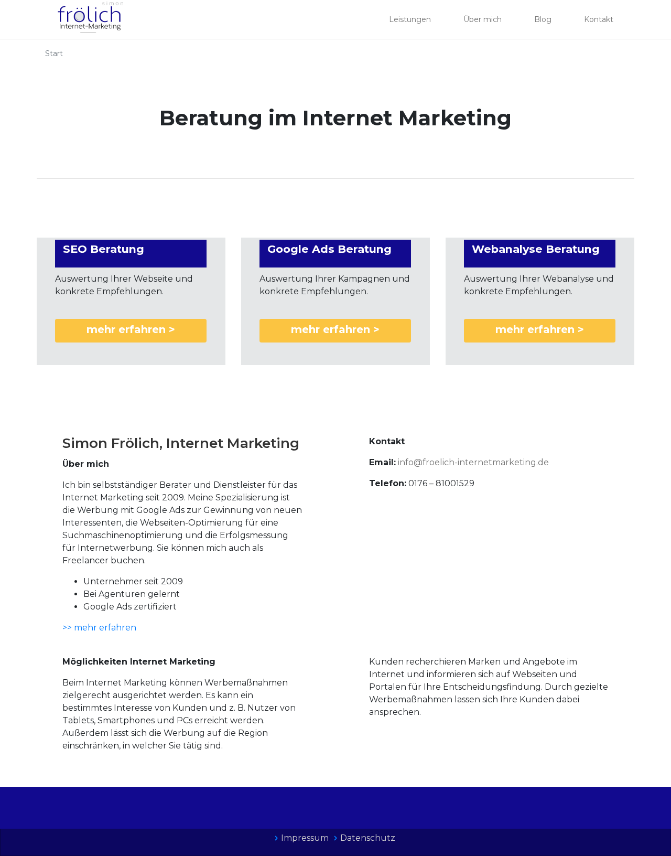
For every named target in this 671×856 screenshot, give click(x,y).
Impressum (305, 838)
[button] (131, 331)
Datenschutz (367, 838)
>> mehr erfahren (99, 628)
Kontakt (598, 19)
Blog (542, 19)
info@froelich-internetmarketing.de (473, 462)
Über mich (482, 19)
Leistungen (410, 19)
